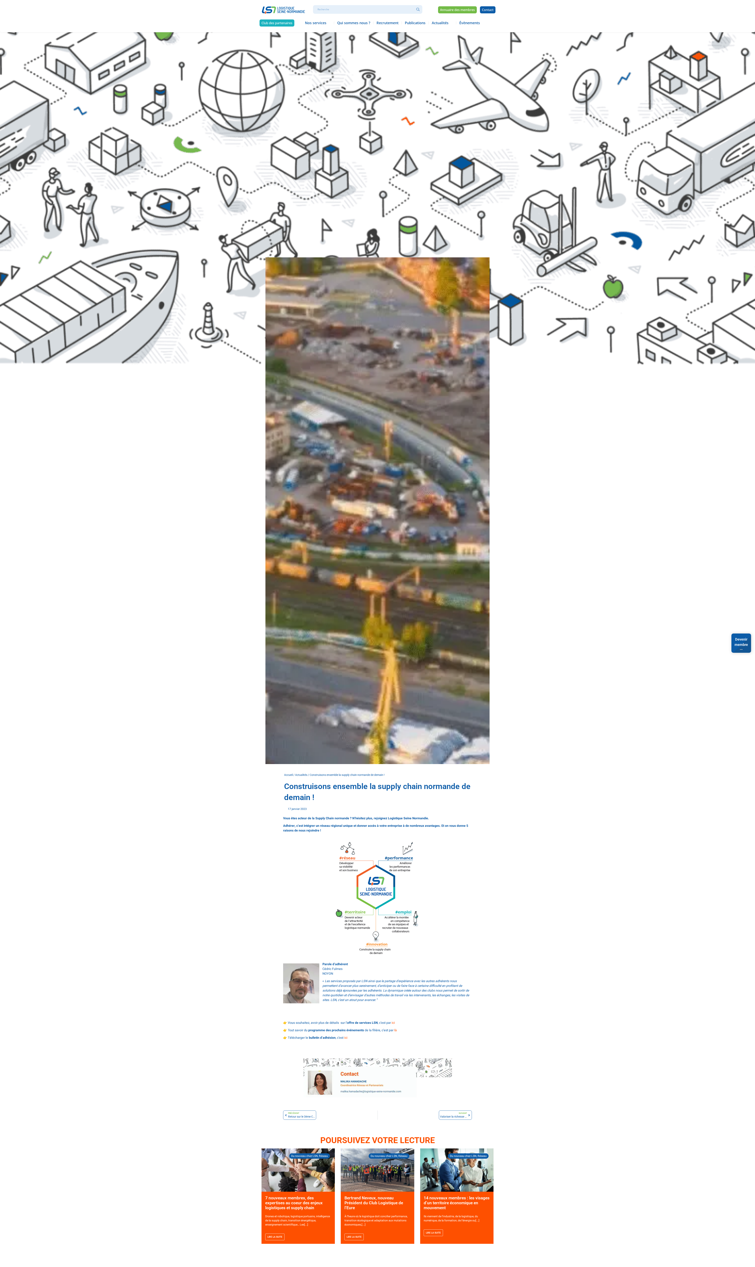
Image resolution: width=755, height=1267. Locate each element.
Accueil (288, 774)
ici (393, 1022)
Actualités (301, 774)
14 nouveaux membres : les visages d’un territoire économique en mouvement (457, 1203)
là (395, 1030)
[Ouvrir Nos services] (329, 23)
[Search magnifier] (418, 9)
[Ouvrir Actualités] (451, 23)
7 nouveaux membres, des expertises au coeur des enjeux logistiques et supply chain (294, 1203)
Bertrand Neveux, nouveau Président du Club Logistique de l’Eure (373, 1203)
